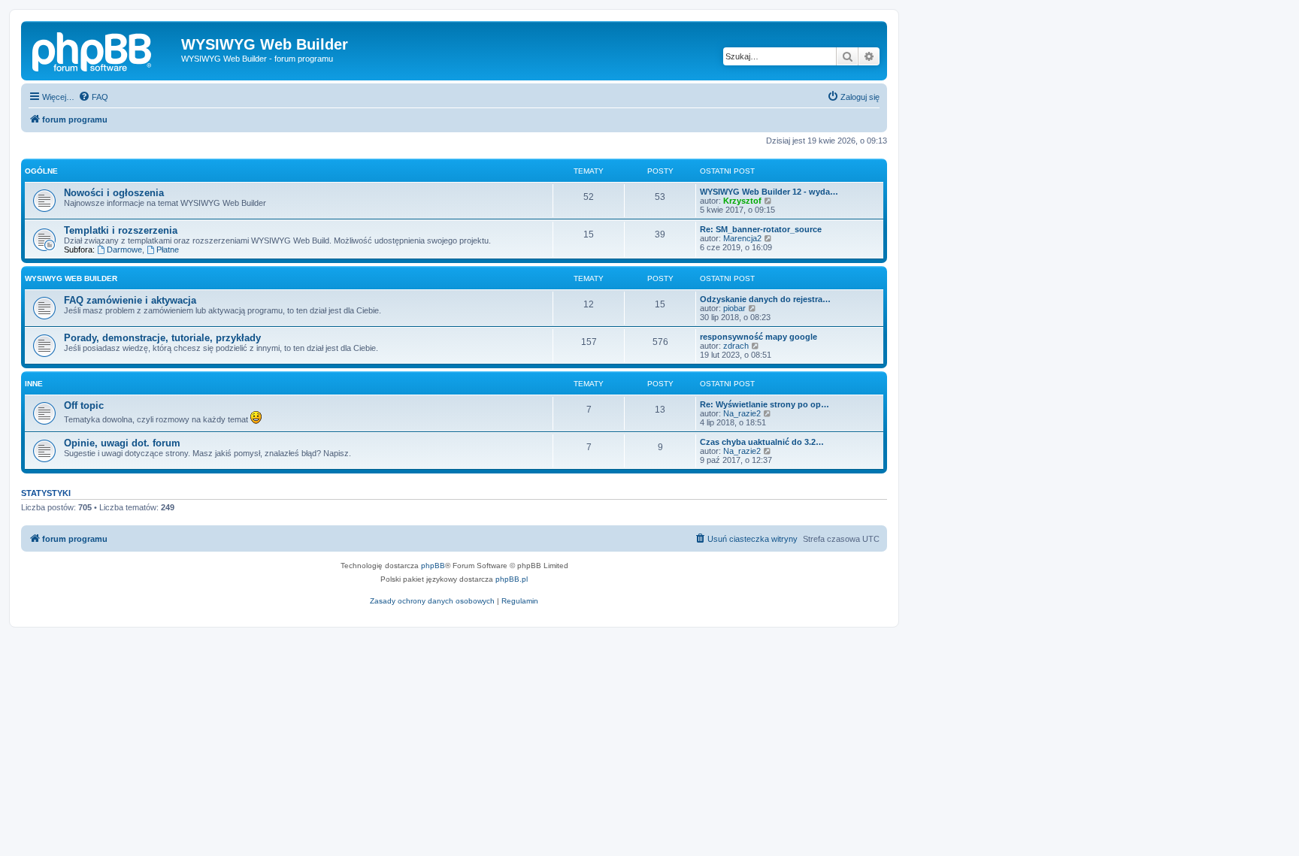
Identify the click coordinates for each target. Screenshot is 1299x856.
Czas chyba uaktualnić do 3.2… (762, 441)
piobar (734, 308)
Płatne (167, 249)
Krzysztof (742, 200)
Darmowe (124, 249)
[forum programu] (103, 49)
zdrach (736, 345)
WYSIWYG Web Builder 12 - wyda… (769, 191)
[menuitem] (93, 97)
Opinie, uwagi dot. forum (122, 443)
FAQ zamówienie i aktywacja (130, 300)
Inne (34, 384)
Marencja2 (742, 238)
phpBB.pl (511, 579)
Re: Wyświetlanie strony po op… (764, 404)
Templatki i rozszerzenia (120, 230)
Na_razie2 (742, 413)
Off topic (84, 405)
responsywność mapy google (758, 336)
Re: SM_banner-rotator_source (761, 229)
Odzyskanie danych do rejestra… (765, 299)
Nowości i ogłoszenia (114, 192)
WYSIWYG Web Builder (71, 278)
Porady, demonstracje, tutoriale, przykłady (162, 337)
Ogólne (41, 171)
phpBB (433, 565)
